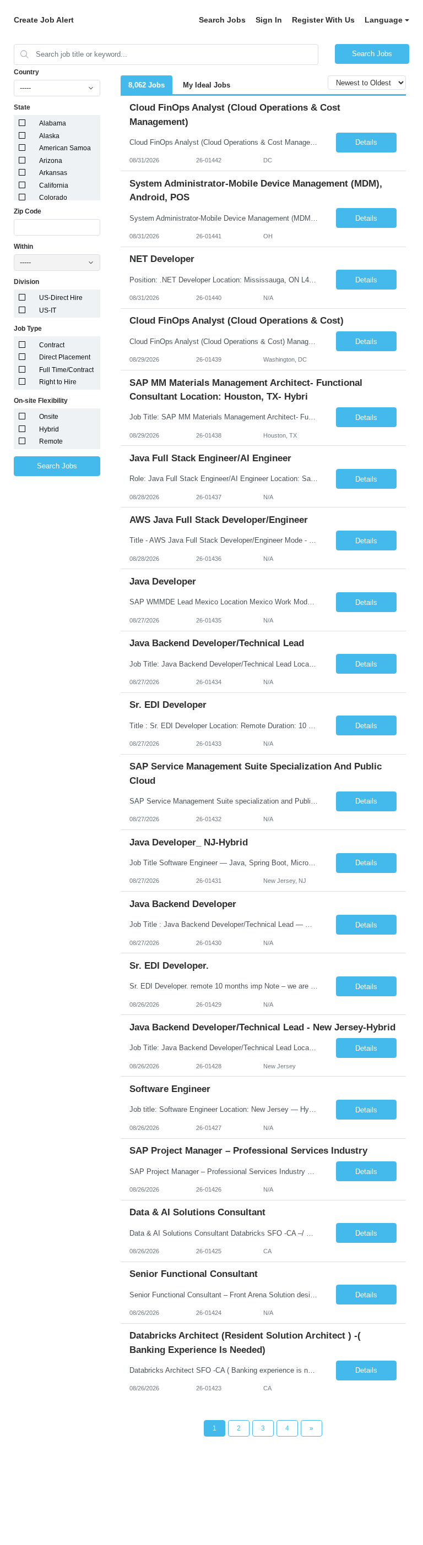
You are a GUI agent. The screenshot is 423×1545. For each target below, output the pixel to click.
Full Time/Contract (66, 370)
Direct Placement (64, 357)
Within (23, 246)
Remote (51, 441)
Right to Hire (58, 382)
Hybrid (49, 429)
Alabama (52, 123)
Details (366, 142)
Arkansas (53, 173)
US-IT (47, 310)
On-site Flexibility (41, 401)
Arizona (50, 161)
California (53, 185)
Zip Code (27, 211)
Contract (51, 345)
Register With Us (323, 19)
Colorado (53, 197)
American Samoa (65, 148)
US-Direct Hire (61, 298)
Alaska (49, 136)
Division (26, 282)
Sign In (269, 19)
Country (26, 72)
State (22, 107)
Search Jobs (222, 19)
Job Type (28, 328)
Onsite (48, 417)
